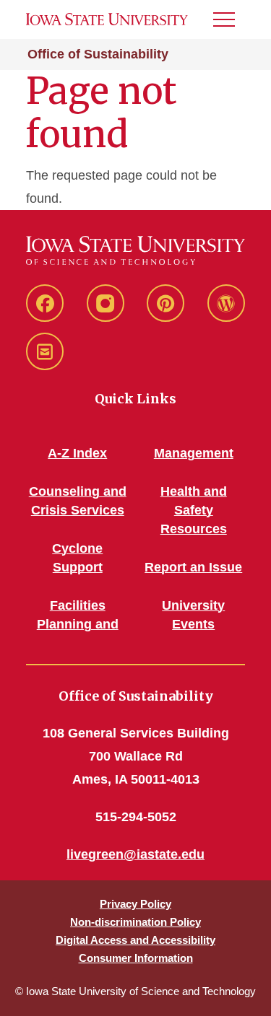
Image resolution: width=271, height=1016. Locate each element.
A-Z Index (77, 453)
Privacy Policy (135, 904)
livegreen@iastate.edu (135, 854)
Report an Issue (193, 567)
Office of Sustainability (97, 54)
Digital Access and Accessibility (135, 940)
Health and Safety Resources (193, 510)
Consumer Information (136, 958)
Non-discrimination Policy (135, 922)
